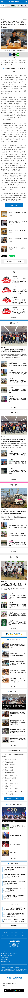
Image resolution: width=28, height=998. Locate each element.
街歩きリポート (9, 786)
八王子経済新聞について (7, 951)
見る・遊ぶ (13, 5)
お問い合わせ (5, 957)
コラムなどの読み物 (10, 794)
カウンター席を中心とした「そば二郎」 (15, 68)
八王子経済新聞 (14, 2)
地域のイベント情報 (10, 759)
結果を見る (19, 798)
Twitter (14, 945)
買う (18, 5)
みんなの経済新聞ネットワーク (14, 978)
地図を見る (14, 205)
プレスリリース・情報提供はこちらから (10, 953)
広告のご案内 (5, 959)
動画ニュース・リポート (11, 788)
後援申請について (6, 961)
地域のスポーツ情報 (10, 778)
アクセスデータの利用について (8, 955)
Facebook (9, 945)
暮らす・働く (24, 5)
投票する (9, 798)
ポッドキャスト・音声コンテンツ (14, 791)
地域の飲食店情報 (10, 772)
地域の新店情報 (9, 762)
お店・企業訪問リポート (11, 783)
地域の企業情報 (9, 767)
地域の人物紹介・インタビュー (13, 775)
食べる (8, 5)
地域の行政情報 (9, 770)
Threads (18, 945)
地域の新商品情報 (10, 764)
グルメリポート (9, 780)
